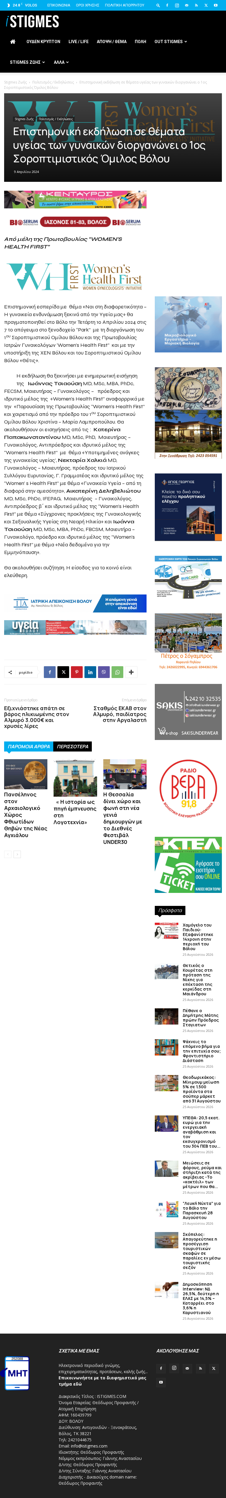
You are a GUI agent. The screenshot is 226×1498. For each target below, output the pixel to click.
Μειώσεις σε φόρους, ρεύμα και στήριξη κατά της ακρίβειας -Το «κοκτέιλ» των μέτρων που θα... (202, 1174)
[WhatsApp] (117, 672)
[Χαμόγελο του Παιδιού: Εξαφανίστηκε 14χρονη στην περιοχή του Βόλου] (166, 931)
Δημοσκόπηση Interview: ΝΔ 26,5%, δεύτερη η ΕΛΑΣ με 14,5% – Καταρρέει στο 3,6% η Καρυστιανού (201, 1298)
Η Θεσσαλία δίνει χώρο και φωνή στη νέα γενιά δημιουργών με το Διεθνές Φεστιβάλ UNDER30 (122, 818)
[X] (206, 5)
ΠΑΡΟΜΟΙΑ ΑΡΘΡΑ (29, 746)
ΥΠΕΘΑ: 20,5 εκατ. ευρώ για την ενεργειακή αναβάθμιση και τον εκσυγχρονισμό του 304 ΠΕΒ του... (201, 1132)
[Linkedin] (90, 672)
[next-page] (17, 854)
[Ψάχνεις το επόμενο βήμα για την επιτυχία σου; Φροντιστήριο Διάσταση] (166, 1047)
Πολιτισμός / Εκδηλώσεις (53, 82)
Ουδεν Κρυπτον (43, 41)
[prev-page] (7, 854)
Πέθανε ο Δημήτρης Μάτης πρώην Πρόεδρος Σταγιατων (201, 1017)
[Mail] (186, 5)
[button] (158, 5)
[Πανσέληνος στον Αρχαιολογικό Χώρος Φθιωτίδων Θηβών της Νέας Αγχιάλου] (25, 774)
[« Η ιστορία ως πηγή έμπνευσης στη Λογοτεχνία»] (75, 778)
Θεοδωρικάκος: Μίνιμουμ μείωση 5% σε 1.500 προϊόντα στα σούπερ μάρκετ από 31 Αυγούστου (202, 1089)
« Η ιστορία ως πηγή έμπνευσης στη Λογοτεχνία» (75, 812)
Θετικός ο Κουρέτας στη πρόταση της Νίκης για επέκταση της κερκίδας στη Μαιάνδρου (197, 980)
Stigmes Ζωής (15, 82)
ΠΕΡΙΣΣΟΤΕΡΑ (72, 746)
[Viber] (104, 672)
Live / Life (79, 41)
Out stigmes (168, 41)
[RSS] (196, 5)
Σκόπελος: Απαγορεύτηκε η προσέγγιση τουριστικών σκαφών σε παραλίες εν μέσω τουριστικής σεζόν (202, 1250)
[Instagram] (176, 5)
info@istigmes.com (89, 1446)
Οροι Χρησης (87, 5)
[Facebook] (167, 5)
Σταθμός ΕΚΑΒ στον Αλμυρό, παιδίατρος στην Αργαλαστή (120, 714)
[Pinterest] (77, 672)
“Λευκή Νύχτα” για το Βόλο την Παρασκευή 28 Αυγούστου (202, 1210)
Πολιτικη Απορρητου (124, 5)
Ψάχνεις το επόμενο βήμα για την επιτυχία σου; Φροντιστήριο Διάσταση (202, 1051)
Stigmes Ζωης (25, 62)
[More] (131, 672)
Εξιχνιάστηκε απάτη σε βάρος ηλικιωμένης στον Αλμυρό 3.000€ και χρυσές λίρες (36, 717)
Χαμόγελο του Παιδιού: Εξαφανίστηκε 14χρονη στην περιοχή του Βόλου (198, 936)
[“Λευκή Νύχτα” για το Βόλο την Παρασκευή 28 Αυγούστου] (166, 1209)
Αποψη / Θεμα (112, 41)
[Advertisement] (188, 253)
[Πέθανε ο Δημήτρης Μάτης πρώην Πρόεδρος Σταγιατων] (166, 1016)
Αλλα (59, 62)
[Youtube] (215, 5)
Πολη (140, 41)
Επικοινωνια (58, 5)
